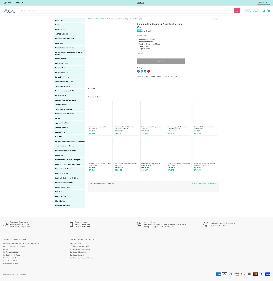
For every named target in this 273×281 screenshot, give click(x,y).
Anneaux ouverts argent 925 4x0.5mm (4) (97, 127)
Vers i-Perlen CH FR (9, 258)
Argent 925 (59, 118)
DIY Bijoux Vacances (62, 206)
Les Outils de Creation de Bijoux (66, 178)
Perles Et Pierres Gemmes (64, 48)
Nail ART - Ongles (61, 173)
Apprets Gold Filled (62, 123)
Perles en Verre (60, 95)
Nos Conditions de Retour (11, 255)
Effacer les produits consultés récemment (203, 183)
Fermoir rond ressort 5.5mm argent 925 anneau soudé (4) (125, 127)
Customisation (60, 196)
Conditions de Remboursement (80, 249)
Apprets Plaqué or (61, 127)
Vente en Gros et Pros (10, 264)
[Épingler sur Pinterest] (148, 71)
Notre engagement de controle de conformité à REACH (22, 243)
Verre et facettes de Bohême (65, 91)
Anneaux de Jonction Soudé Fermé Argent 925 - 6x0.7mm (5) (204, 164)
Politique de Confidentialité (79, 246)
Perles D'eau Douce (62, 77)
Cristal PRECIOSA (61, 59)
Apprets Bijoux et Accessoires (65, 100)
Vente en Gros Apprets (63, 109)
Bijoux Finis (59, 155)
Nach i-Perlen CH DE (10, 261)
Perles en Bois (60, 68)
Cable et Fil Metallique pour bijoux (67, 164)
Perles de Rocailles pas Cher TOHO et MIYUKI (68, 53)
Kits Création (60, 201)
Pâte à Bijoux (60, 192)
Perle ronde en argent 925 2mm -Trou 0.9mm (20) (126, 164)
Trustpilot (140, 3)
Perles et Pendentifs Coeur (64, 39)
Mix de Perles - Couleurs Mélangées (68, 160)
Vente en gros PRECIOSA (64, 82)
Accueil (91, 19)
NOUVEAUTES (60, 29)
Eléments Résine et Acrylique (65, 150)
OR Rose (58, 137)
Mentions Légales (76, 243)
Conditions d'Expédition (78, 252)
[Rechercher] (237, 10)
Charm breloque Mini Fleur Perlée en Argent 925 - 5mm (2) (178, 127)
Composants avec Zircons (64, 146)
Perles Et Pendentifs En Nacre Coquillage (70, 141)
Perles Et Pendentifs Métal (64, 114)
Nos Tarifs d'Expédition (11, 252)
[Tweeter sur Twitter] (142, 71)
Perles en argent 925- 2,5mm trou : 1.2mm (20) (151, 127)
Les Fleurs (59, 43)
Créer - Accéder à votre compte (14, 246)
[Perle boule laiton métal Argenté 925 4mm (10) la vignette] (92, 28)
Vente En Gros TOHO (62, 86)
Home (57, 25)
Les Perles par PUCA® (63, 187)
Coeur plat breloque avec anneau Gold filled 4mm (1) (204, 127)
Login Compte (60, 20)
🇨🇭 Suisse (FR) (262, 3)
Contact (5, 249)
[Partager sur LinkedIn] (145, 71)
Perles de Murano (61, 72)
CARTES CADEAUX (61, 34)
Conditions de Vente (77, 255)
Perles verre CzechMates (64, 183)
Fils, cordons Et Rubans (63, 169)
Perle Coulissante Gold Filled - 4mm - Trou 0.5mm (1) (179, 164)
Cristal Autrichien (61, 63)
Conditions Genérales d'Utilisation (81, 258)
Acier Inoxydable (61, 105)
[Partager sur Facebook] (138, 71)
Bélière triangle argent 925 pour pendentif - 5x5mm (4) (150, 164)
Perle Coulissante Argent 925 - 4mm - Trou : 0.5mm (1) (100, 164)
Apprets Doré (60, 132)
